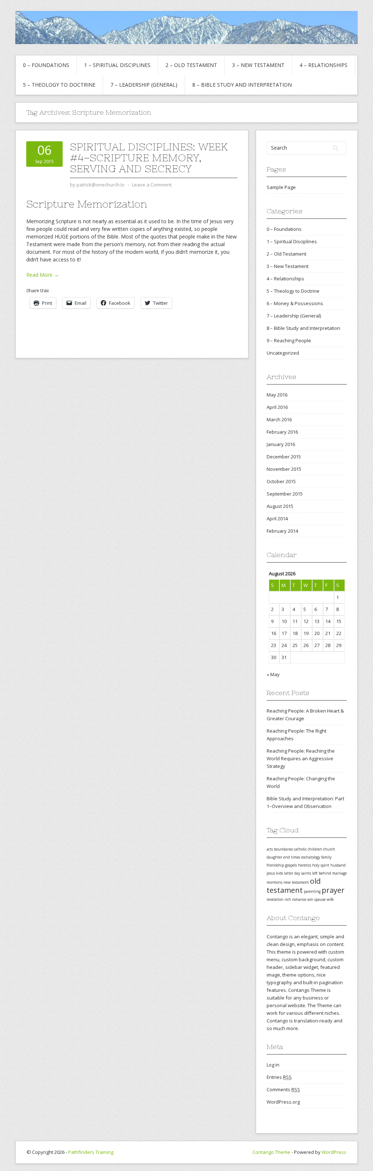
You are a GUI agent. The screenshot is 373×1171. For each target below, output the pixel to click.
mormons (274, 882)
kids (279, 873)
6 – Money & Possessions (295, 303)
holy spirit (320, 865)
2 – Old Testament (191, 65)
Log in (273, 1064)
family (326, 857)
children (315, 849)
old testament (294, 885)
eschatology (310, 857)
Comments (283, 1089)
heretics (304, 865)
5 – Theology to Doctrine (59, 84)
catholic (300, 849)
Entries (279, 1077)
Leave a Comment (152, 184)
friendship (275, 865)
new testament (296, 882)
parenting (312, 891)
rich (287, 899)
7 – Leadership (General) (143, 84)
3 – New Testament (258, 65)
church (329, 849)
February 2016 (282, 432)
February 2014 (282, 531)
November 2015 (284, 469)
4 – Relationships (323, 65)
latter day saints (297, 873)
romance (299, 899)
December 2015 (284, 456)
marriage (339, 873)
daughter (274, 857)
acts (270, 849)
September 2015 (285, 493)
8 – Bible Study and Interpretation (242, 84)
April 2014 (277, 518)
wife (330, 899)
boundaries (283, 849)
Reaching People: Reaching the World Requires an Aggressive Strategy (301, 758)
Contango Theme (271, 1152)
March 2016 (279, 419)
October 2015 (281, 481)
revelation (275, 899)
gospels (291, 865)
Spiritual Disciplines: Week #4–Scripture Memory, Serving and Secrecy (149, 157)
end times (291, 857)
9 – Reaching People (289, 340)
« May (273, 674)
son (310, 899)
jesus (271, 873)
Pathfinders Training (90, 1152)
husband (338, 865)
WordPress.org (283, 1102)
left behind (321, 873)
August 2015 (280, 506)
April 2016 (277, 407)
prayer (333, 890)
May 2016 (277, 394)
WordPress (334, 1152)
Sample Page (281, 187)
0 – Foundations (46, 65)
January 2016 (281, 444)
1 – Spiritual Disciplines (117, 65)
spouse (320, 899)
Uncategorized (283, 353)
